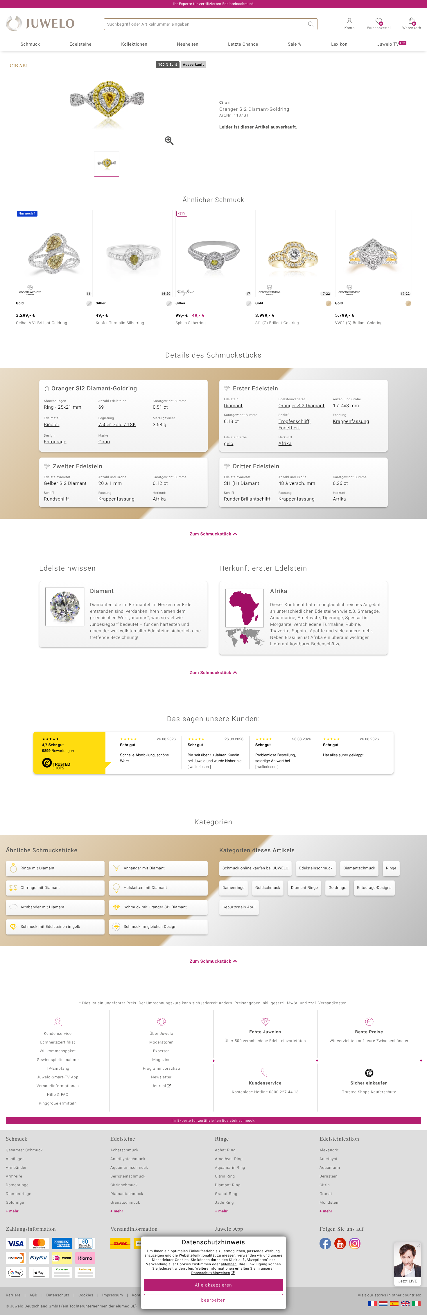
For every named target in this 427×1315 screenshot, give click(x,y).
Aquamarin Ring (230, 1168)
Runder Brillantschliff (247, 499)
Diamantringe (18, 1194)
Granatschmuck (125, 1202)
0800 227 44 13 (284, 1092)
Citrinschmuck (124, 1185)
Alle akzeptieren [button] (213, 1285)
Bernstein (329, 1176)
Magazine (161, 1060)
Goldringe (337, 888)
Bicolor (52, 424)
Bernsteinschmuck (128, 1176)
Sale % (295, 44)
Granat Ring (226, 1194)
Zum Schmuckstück (210, 534)
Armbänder (16, 1168)
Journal (159, 1086)
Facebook (325, 1243)
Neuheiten (187, 44)
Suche (311, 24)
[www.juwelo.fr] (372, 1303)
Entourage (55, 441)
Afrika (285, 443)
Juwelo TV (391, 44)
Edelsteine (80, 44)
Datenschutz (57, 1295)
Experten (161, 1051)
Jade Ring (224, 1202)
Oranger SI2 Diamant (302, 405)
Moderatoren (161, 1042)
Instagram (354, 1243)
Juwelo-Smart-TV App (57, 1077)
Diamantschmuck (359, 868)
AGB (33, 1295)
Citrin (325, 1185)
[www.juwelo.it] (416, 1303)
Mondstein (330, 1202)
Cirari (104, 441)
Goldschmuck (267, 888)
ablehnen (229, 1264)
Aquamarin (330, 1168)
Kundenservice (58, 1034)
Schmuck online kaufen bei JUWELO (255, 868)
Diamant (233, 405)
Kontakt (139, 1295)
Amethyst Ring (229, 1159)
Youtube (340, 1243)
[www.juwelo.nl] (383, 1303)
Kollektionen (134, 44)
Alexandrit (329, 1150)
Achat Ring (225, 1150)
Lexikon (339, 44)
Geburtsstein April (239, 907)
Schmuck (30, 44)
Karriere (13, 1295)
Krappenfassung (351, 421)
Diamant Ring (228, 1185)
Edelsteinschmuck (316, 868)
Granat (326, 1194)
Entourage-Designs (374, 888)
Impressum (112, 1295)
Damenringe (234, 888)
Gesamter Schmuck (24, 1150)
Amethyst (329, 1159)
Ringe (391, 868)
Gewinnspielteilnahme (58, 1060)
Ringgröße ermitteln (58, 1103)
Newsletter (161, 1077)
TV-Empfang (57, 1068)
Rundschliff (56, 499)
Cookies (85, 1295)
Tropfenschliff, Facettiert (295, 425)
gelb (228, 443)
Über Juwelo (161, 1034)
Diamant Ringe (304, 888)
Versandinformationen (58, 1086)
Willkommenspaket (58, 1051)
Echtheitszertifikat (57, 1042)
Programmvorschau (161, 1068)
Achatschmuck (124, 1150)
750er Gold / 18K (117, 424)
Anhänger (15, 1159)
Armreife (14, 1176)
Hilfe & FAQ (58, 1095)
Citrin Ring (225, 1176)
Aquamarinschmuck (129, 1168)
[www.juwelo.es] (394, 1303)
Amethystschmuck (128, 1159)
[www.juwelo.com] (405, 1303)
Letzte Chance (243, 44)
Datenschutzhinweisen (210, 1273)
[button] (349, 24)
